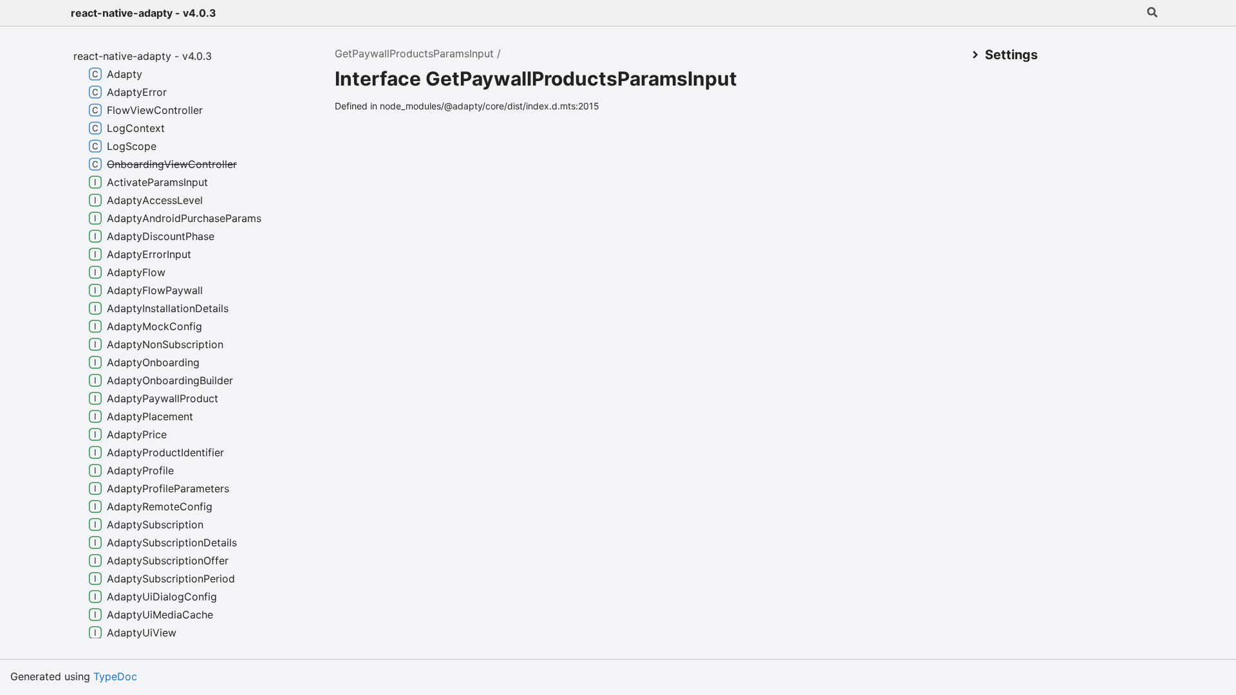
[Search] (1152, 13)
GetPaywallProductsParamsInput (414, 53)
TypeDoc (115, 676)
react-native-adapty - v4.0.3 (143, 12)
